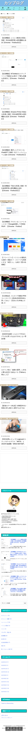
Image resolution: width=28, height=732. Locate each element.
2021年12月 (5, 668)
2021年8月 (4, 678)
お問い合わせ (4, 715)
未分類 (3, 639)
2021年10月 (5, 672)
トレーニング (5, 622)
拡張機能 (11, 17)
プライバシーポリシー (6, 717)
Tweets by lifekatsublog (7, 703)
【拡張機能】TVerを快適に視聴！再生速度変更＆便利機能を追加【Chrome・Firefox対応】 (14, 188)
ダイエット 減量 (6, 619)
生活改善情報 (5, 642)
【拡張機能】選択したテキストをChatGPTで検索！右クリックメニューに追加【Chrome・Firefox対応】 (14, 152)
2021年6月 (5, 685)
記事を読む (14, 46)
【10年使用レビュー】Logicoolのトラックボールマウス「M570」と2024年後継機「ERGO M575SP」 (13, 441)
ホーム (3, 13)
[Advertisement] (14, 468)
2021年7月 (5, 681)
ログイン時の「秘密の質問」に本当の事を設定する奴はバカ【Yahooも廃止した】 (13, 372)
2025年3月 (4, 662)
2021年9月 (4, 675)
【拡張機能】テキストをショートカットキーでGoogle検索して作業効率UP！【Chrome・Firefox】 (13, 224)
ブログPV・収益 (6, 632)
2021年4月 (5, 691)
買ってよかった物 (13, 385)
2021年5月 (5, 688)
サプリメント (5, 615)
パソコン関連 (5, 17)
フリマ (10, 313)
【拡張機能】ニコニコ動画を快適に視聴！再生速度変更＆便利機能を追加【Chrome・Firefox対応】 (13, 40)
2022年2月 (4, 665)
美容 (3, 645)
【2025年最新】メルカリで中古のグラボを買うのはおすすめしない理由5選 (13, 336)
